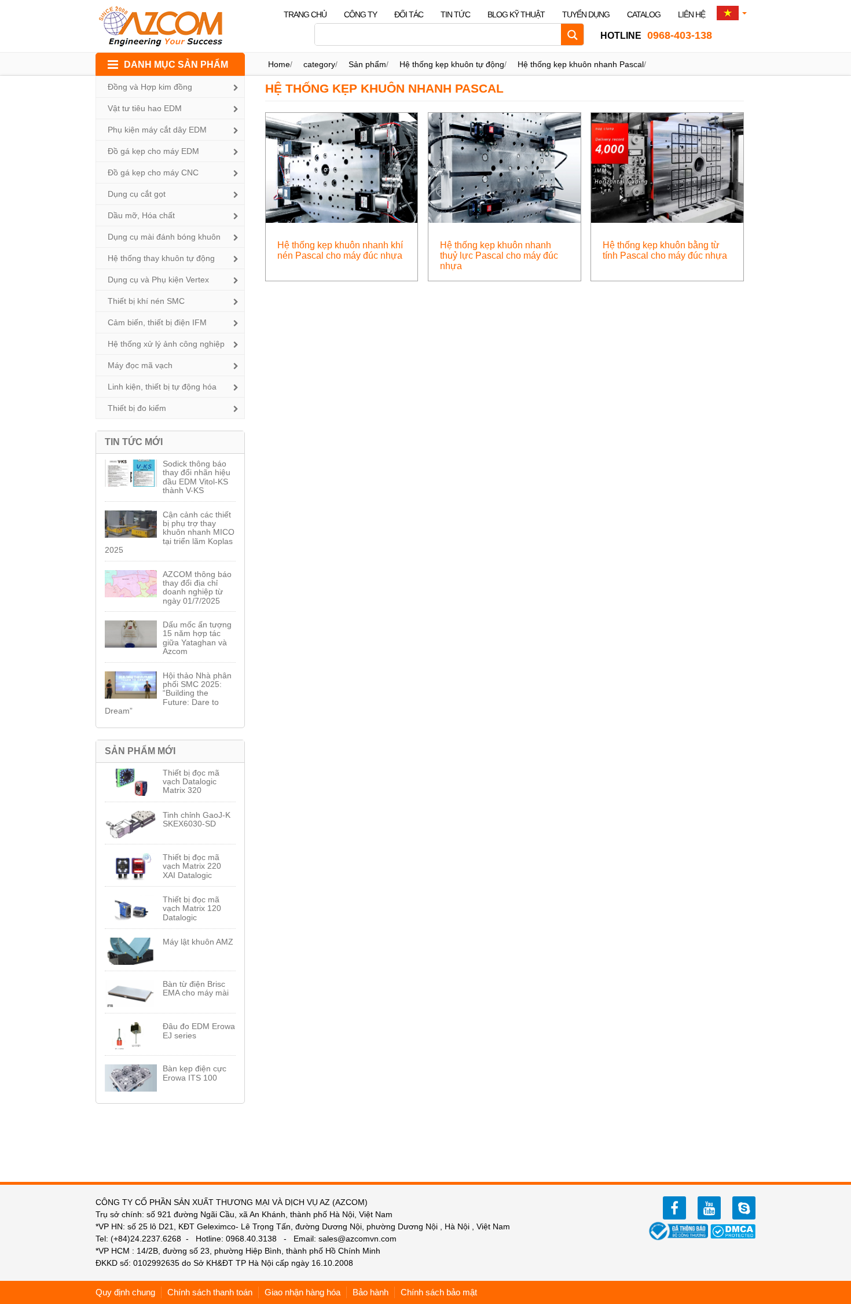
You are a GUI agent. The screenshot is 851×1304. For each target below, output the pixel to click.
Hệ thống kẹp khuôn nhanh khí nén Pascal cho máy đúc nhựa (340, 250)
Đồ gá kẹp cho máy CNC (153, 172)
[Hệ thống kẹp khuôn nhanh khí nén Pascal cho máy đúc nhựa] (342, 167)
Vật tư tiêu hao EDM (145, 108)
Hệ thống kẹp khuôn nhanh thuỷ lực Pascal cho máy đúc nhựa (499, 255)
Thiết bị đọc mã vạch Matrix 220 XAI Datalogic (192, 866)
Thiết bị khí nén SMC (146, 301)
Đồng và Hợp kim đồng (150, 86)
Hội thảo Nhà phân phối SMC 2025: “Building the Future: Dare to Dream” (168, 693)
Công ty (360, 14)
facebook (674, 1207)
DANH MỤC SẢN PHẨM (176, 64)
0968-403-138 (656, 35)
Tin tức (455, 14)
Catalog (644, 14)
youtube (709, 1207)
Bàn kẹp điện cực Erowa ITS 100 (194, 1073)
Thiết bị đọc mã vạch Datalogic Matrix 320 (191, 781)
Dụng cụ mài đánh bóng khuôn (164, 236)
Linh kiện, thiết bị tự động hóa (162, 386)
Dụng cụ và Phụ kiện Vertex (158, 279)
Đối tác (408, 14)
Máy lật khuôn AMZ (198, 941)
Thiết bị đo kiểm (137, 408)
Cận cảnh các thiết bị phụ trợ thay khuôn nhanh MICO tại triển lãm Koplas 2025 (169, 532)
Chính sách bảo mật (439, 1292)
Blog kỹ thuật (516, 14)
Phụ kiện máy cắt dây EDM (157, 129)
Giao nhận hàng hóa (302, 1292)
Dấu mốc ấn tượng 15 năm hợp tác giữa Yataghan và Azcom (197, 638)
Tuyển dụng (586, 14)
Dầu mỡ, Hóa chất (141, 215)
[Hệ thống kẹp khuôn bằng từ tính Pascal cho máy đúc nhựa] (667, 167)
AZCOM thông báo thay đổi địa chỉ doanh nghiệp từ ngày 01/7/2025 (197, 587)
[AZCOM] (168, 26)
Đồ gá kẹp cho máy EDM (153, 151)
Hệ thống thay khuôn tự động (161, 258)
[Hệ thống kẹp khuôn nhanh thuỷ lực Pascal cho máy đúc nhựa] (504, 167)
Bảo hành (370, 1292)
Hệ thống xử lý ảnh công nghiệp (166, 343)
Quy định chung (125, 1292)
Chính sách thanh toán (209, 1292)
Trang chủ (305, 14)
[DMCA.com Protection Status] (732, 1230)
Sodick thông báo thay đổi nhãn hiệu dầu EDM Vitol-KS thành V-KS (196, 477)
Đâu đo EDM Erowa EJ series (199, 1030)
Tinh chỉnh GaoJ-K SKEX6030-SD (196, 819)
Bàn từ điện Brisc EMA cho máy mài (196, 988)
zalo (743, 1207)
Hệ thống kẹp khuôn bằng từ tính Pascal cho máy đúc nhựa (665, 250)
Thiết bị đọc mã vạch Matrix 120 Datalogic (192, 908)
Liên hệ (691, 14)
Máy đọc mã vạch (140, 365)
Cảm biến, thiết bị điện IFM (157, 322)
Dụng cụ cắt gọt (137, 194)
